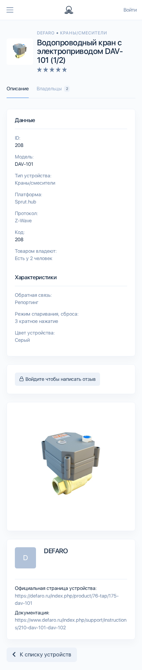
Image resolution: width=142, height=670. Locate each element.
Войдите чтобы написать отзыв (60, 379)
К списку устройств (43, 654)
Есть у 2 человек (34, 258)
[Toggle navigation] (10, 10)
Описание (18, 89)
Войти (130, 10)
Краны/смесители (83, 32)
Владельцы (52, 89)
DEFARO (46, 32)
